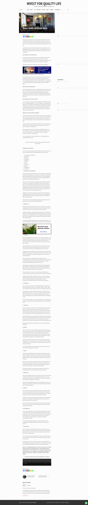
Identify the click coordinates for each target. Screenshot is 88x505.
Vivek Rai (32, 30)
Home (28, 9)
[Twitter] (25, 36)
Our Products (57, 9)
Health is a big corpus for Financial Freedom (42, 476)
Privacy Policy (62, 502)
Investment (39, 9)
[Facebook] (23, 36)
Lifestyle (43, 9)
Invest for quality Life (44, 3)
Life (35, 9)
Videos (47, 9)
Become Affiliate (57, 502)
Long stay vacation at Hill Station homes (31, 476)
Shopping (51, 9)
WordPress (34, 502)
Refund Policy (67, 502)
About (31, 9)
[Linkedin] (29, 36)
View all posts (26, 495)
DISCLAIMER (48, 502)
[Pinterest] (27, 36)
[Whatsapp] (32, 36)
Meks (28, 502)
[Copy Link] (31, 36)
